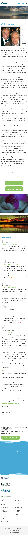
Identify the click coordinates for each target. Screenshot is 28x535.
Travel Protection (18, 514)
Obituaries (3, 500)
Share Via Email (14, 176)
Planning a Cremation (18, 507)
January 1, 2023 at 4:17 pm (8, 332)
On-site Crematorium (18, 501)
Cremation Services (18, 504)
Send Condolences (14, 183)
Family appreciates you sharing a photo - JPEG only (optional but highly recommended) (14, 428)
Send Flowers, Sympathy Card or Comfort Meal (14, 188)
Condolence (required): (6, 418)
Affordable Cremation (18, 503)
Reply (3, 258)
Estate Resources (4, 518)
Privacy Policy (17, 530)
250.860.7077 (20, 3)
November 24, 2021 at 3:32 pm (11, 311)
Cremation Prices (18, 506)
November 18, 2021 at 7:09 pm (9, 244)
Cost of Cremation (18, 500)
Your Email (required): (5, 412)
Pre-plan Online (17, 513)
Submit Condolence (10, 437)
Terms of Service (11, 530)
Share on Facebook (14, 175)
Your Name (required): (5, 406)
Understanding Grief (4, 511)
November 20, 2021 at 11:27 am (11, 264)
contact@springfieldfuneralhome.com (10, 403)
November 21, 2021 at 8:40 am (9, 287)
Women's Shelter (4, 501)
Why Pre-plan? (17, 511)
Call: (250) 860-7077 (4, 507)
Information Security (4, 521)
